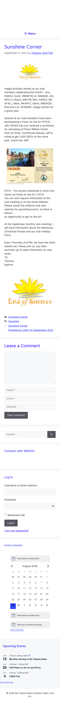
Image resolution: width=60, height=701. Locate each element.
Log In (11, 523)
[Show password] (53, 506)
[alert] (30, 558)
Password (10, 499)
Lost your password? (16, 530)
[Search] (51, 434)
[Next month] (48, 566)
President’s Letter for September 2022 (30, 330)
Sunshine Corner (18, 317)
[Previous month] (12, 566)
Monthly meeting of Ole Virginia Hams (28, 659)
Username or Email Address (20, 485)
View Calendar (17, 629)
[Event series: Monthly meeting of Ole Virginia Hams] (29, 655)
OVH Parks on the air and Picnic (25, 667)
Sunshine (13, 321)
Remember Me (16, 515)
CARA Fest (14, 676)
